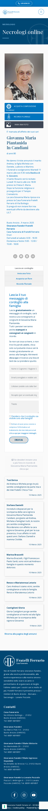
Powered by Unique (35, 808)
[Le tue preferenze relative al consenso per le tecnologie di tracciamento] (4, 806)
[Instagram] (24, 795)
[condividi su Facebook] (21, 256)
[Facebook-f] (14, 795)
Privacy (7, 808)
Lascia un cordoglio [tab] (24, 268)
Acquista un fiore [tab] (24, 278)
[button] (41, 12)
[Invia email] (33, 256)
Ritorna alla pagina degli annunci (21, 633)
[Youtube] (33, 795)
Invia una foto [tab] (24, 273)
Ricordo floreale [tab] (24, 284)
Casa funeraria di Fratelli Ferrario (23, 231)
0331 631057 (14, 721)
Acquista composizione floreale (21, 108)
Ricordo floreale (21, 116)
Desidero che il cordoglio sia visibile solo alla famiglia (23, 417)
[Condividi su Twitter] (27, 256)
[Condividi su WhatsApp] (15, 256)
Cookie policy (19, 808)
